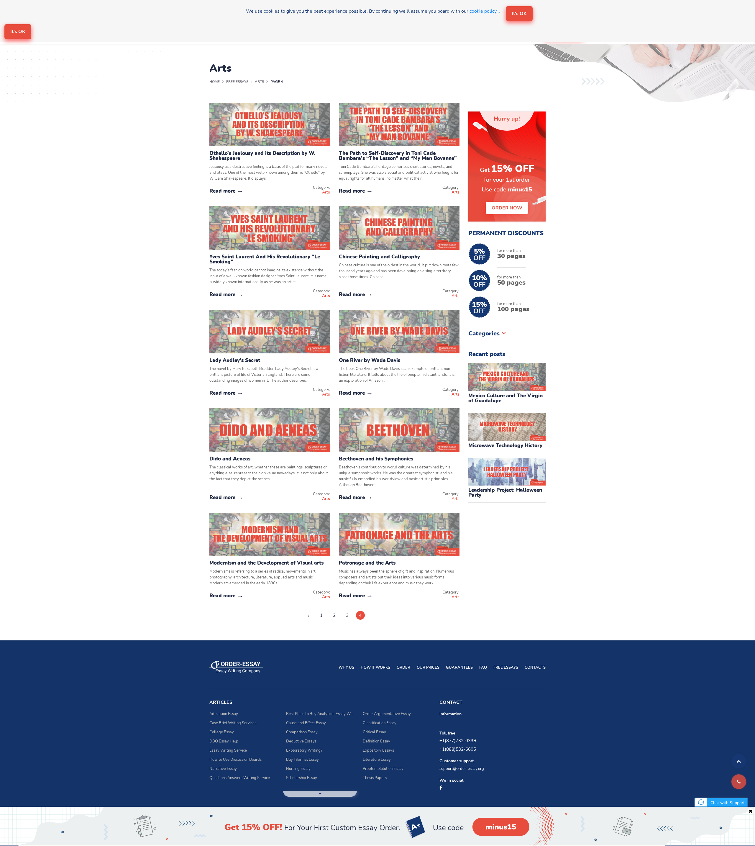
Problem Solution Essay (383, 768)
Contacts (535, 667)
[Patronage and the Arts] (399, 534)
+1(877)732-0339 (457, 741)
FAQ (483, 667)
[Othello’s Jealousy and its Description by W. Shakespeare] (269, 124)
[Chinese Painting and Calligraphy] (399, 227)
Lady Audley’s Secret (234, 360)
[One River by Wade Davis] (399, 331)
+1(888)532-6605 (457, 749)
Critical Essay (374, 732)
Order (403, 667)
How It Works (375, 667)
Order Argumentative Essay (387, 714)
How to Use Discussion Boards (235, 759)
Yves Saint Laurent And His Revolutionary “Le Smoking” (264, 259)
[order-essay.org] (236, 667)
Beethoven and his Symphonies (376, 458)
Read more (223, 191)
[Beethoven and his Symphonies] (399, 429)
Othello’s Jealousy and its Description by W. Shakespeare (262, 156)
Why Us (346, 667)
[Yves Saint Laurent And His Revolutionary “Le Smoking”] (269, 227)
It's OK (519, 13)
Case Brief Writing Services (232, 723)
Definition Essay (376, 741)
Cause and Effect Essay (306, 723)
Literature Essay (377, 759)
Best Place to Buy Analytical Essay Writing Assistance (320, 714)
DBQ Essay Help (223, 741)
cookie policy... (485, 11)
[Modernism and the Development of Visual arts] (269, 534)
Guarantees (459, 667)
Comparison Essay (302, 732)
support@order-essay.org (461, 768)
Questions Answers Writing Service (239, 778)
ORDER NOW (507, 208)
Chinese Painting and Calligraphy (379, 256)
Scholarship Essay (301, 778)
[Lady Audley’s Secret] (269, 331)
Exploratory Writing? (304, 750)
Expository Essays (378, 750)
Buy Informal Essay (302, 759)
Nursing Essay (298, 768)
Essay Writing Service (228, 750)
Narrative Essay (223, 768)
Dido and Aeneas (229, 458)
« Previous (308, 615)
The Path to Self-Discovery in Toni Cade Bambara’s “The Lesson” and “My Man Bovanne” (398, 156)
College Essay (221, 732)
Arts (326, 192)
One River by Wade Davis (369, 360)
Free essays (505, 667)
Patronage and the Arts (367, 563)
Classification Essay (379, 723)
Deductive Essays (301, 741)
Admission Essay (223, 714)
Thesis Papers (375, 778)
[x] (377, 826)
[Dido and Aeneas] (269, 429)
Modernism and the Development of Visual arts (266, 563)
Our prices (428, 667)
